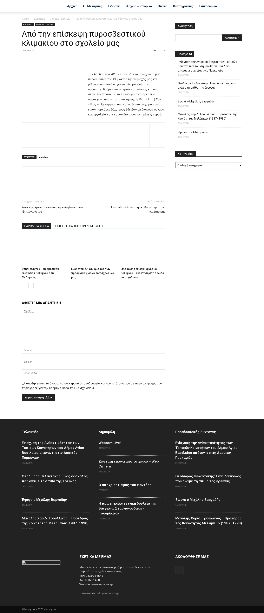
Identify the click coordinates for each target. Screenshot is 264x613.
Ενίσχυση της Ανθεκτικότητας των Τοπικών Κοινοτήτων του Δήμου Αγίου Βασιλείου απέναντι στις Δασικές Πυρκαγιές (207, 66)
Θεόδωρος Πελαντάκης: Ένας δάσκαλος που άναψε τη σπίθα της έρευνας (207, 85)
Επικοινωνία (208, 6)
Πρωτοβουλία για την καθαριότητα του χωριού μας (137, 210)
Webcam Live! (110, 443)
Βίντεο (162, 6)
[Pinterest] (45, 60)
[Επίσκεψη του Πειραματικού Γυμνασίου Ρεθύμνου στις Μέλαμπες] (44, 250)
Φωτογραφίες (183, 6)
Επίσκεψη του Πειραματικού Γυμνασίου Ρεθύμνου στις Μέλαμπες (40, 273)
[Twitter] (35, 60)
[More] (64, 60)
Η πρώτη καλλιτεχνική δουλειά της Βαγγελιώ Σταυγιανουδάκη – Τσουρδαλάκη (128, 508)
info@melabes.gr (108, 593)
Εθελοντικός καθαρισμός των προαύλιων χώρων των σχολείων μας (92, 273)
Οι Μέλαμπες (92, 6)
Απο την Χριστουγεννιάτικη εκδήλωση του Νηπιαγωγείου (52, 210)
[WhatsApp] (54, 60)
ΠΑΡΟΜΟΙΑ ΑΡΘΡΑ (36, 226)
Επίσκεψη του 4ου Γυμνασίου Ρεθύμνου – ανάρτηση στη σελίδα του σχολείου (142, 273)
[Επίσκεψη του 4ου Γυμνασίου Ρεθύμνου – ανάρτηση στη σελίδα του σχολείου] (142, 250)
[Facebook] (226, 6)
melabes (43, 157)
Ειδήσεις (114, 6)
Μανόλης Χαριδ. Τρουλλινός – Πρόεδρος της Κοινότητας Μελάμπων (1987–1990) (207, 116)
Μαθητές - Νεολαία (60, 18)
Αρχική (72, 6)
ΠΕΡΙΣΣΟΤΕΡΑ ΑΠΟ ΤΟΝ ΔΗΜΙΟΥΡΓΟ (78, 226)
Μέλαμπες (51, 609)
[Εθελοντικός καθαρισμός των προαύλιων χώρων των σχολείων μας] (93, 250)
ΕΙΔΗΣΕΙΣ (39, 18)
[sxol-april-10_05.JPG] (86, 132)
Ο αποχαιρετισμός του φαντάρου (126, 485)
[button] (237, 6)
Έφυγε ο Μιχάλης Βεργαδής (196, 101)
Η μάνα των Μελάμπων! (193, 132)
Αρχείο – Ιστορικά (139, 6)
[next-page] (31, 285)
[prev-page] (24, 285)
